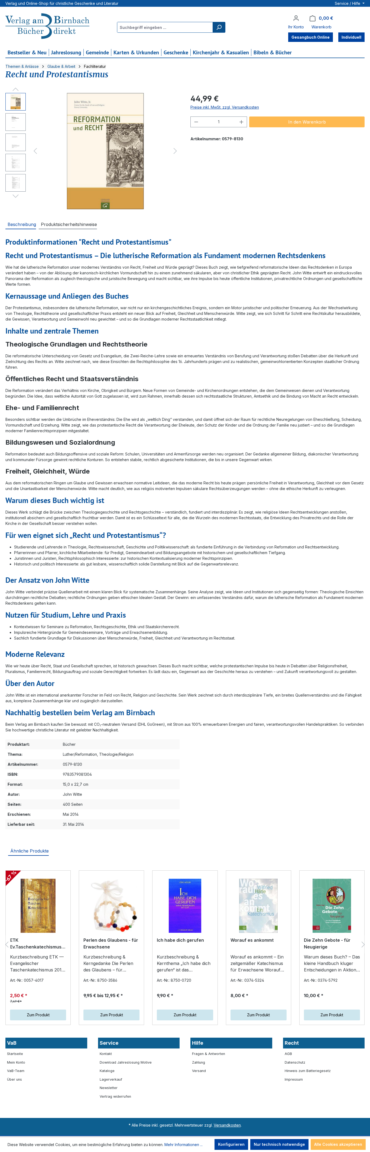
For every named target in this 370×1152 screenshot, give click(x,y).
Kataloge (107, 1071)
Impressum (294, 1079)
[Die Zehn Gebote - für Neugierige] (332, 906)
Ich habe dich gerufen (180, 940)
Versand (199, 1071)
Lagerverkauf (111, 1079)
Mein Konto (16, 1062)
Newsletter (109, 1088)
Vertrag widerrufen (115, 1096)
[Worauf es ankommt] (259, 906)
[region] (92, 151)
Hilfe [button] (197, 1043)
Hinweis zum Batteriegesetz (308, 1071)
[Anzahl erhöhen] (241, 121)
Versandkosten (227, 1125)
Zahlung (198, 1062)
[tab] (20, 224)
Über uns (14, 1079)
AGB (288, 1054)
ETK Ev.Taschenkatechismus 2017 (35, 944)
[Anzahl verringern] (196, 121)
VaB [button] (12, 1043)
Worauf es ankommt (252, 940)
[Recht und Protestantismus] (105, 151)
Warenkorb (321, 27)
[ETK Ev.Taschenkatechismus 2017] (38, 906)
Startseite (15, 1054)
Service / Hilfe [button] (348, 3)
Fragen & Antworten (208, 1054)
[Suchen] (219, 27)
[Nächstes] (175, 151)
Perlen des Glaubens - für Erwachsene (110, 943)
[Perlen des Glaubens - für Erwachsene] (111, 906)
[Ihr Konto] (296, 18)
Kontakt (106, 1054)
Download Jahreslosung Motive (126, 1062)
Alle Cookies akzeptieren (338, 1144)
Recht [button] (292, 1043)
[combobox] (165, 27)
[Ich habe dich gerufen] (185, 906)
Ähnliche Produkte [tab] (29, 851)
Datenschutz (295, 1062)
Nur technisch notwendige (279, 1144)
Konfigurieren (231, 1144)
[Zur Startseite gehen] (47, 26)
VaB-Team (15, 1071)
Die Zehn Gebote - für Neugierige (327, 943)
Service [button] (109, 1043)
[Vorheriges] (35, 151)
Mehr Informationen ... (183, 1144)
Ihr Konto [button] (296, 27)
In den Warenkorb (307, 122)
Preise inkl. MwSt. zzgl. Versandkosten (224, 107)
